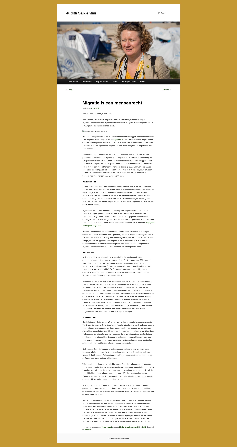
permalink (88, 429)
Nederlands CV (87, 81)
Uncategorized (106, 427)
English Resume (102, 81)
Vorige (69, 90)
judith (144, 427)
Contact (115, 81)
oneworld (135, 427)
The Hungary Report (128, 81)
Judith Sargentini (81, 13)
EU (123, 427)
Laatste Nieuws (72, 81)
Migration (128, 427)
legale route (118, 139)
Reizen (142, 81)
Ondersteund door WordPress (118, 438)
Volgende (167, 90)
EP (120, 427)
